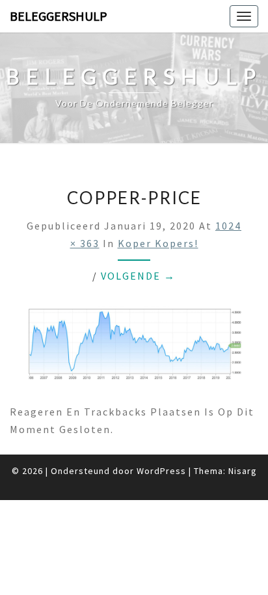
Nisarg (242, 471)
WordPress (161, 471)
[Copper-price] (134, 347)
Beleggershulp (58, 16)
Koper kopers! (158, 243)
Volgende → (138, 275)
